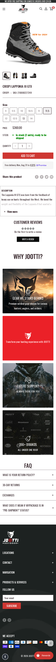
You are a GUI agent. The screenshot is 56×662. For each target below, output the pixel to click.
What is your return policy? (19, 475)
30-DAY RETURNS (11, 485)
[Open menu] (4, 9)
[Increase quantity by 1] (29, 146)
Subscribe (12, 606)
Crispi (6, 92)
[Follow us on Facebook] (4, 620)
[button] (5, 657)
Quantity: (7, 146)
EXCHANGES (8, 495)
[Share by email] (51, 176)
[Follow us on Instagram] (9, 620)
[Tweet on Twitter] (46, 176)
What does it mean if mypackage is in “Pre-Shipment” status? (23, 507)
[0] (51, 8)
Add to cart (28, 155)
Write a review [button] (28, 239)
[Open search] (40, 8)
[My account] (46, 8)
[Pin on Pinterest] (41, 176)
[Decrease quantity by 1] (15, 146)
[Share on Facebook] (37, 176)
